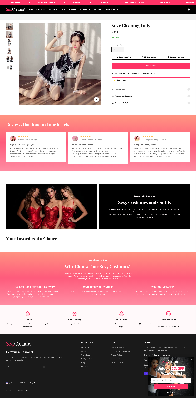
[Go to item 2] (9, 34)
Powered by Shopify (31, 390)
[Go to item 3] (9, 43)
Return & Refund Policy (120, 351)
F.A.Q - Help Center (89, 359)
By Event (84, 9)
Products (10, 17)
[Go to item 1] (9, 26)
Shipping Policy (117, 359)
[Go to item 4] (9, 51)
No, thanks (171, 392)
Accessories (111, 9)
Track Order (86, 355)
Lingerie (97, 9)
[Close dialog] (191, 359)
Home (3, 17)
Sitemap (84, 367)
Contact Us (85, 347)
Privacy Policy (116, 355)
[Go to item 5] (9, 59)
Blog (83, 363)
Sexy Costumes (35, 9)
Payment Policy (117, 363)
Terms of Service (117, 347)
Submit (171, 386)
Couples (72, 9)
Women (52, 9)
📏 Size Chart (119, 80)
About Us (85, 351)
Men (63, 9)
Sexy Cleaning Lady (20, 17)
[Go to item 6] (9, 67)
